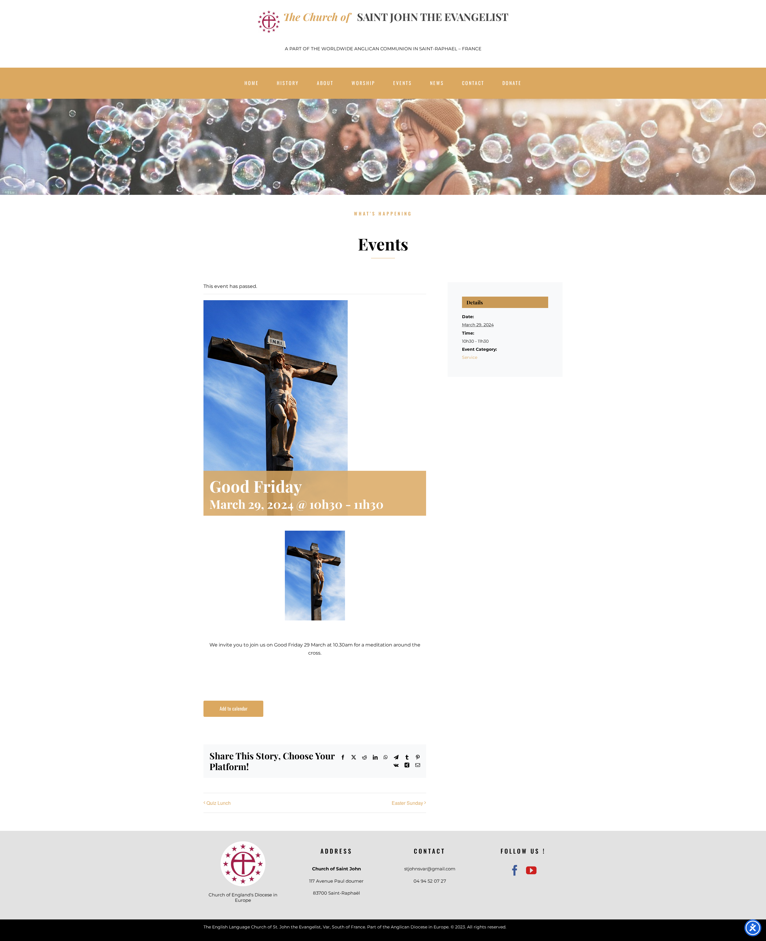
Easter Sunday (407, 802)
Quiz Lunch (218, 802)
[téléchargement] (243, 846)
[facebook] (515, 870)
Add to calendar (233, 708)
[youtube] (531, 870)
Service (469, 357)
